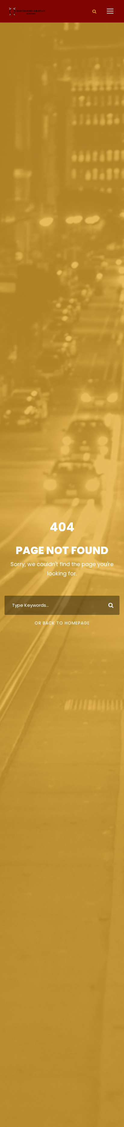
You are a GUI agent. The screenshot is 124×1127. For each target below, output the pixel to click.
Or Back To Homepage (62, 623)
